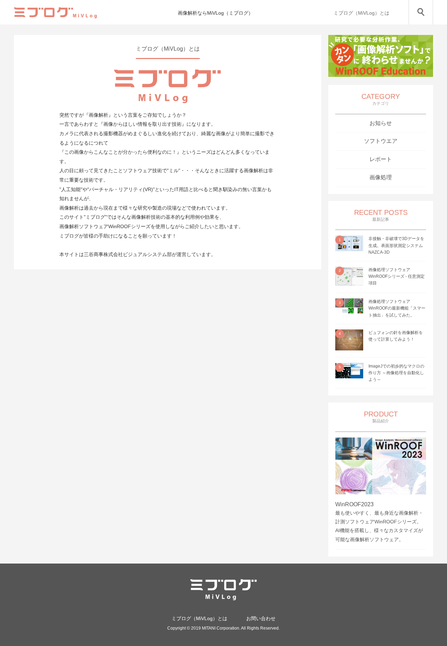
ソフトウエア (380, 141)
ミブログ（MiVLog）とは (361, 13)
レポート (380, 159)
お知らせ (380, 123)
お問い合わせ (261, 618)
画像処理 (380, 177)
